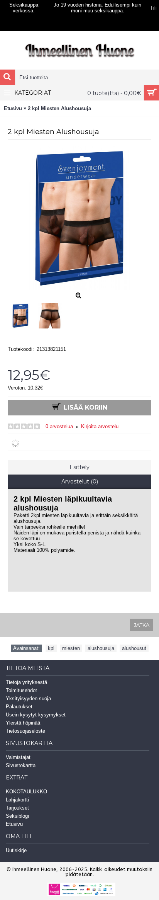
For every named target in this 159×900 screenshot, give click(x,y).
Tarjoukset (17, 808)
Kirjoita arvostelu (99, 426)
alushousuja (101, 648)
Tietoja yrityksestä (26, 682)
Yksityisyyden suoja (28, 698)
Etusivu (14, 824)
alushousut (134, 648)
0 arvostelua (59, 426)
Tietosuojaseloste (25, 731)
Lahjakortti (17, 800)
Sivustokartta (21, 765)
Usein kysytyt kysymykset (36, 715)
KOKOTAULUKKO (26, 792)
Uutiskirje (16, 850)
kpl (51, 648)
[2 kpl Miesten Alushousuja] (22, 313)
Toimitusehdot (21, 690)
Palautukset (19, 706)
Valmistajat (18, 757)
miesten (71, 648)
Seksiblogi (17, 816)
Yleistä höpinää (23, 723)
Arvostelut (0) (79, 481)
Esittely (79, 467)
